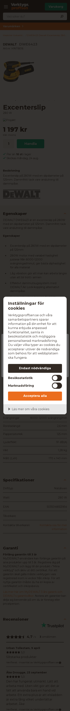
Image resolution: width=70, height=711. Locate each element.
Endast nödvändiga (35, 368)
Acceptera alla (35, 396)
